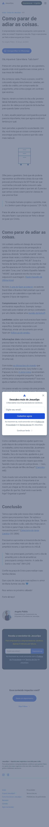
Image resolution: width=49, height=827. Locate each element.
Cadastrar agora (24, 416)
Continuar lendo (23, 430)
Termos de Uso (25, 425)
